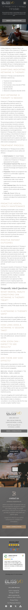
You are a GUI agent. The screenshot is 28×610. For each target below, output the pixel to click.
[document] (14, 305)
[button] (22, 291)
